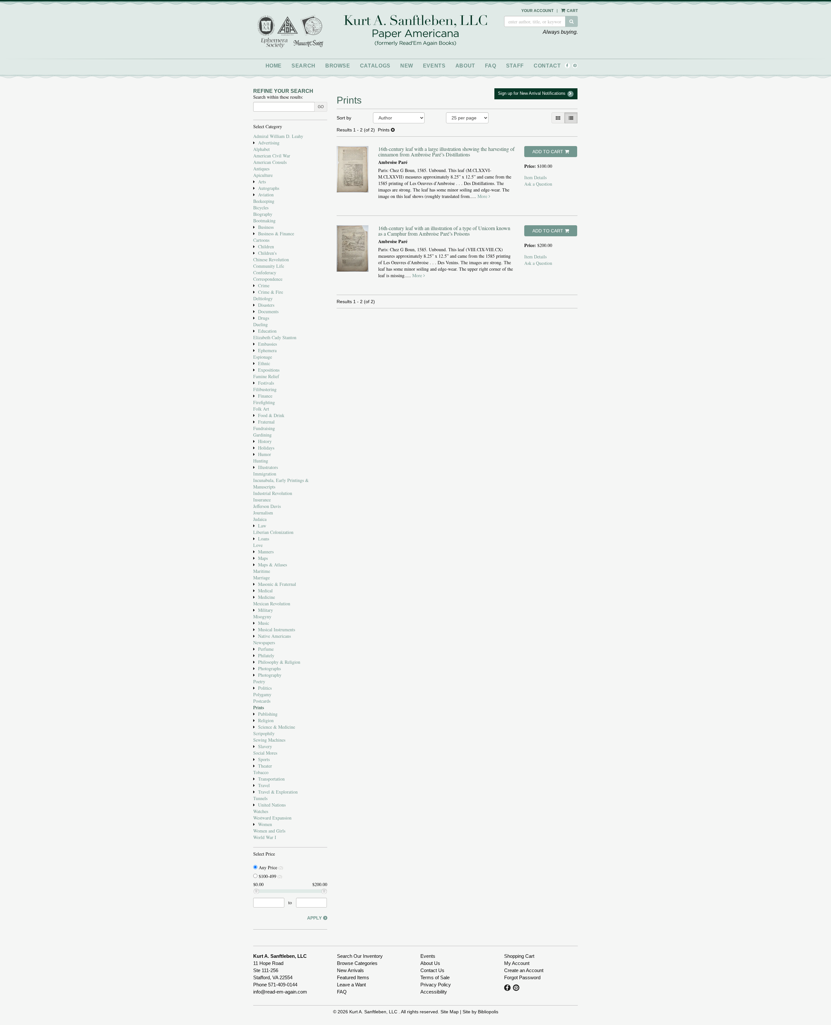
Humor (264, 454)
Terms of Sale (435, 977)
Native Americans (274, 636)
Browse (337, 65)
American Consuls (270, 162)
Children (266, 246)
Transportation (271, 779)
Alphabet (261, 149)
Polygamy (262, 694)
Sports (264, 759)
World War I (264, 837)
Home (274, 65)
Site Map (449, 1011)
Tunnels (260, 798)
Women (265, 824)
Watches (260, 811)
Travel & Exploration (278, 792)
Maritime (261, 571)
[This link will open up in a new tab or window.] (266, 25)
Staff (515, 65)
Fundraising (264, 428)
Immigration (264, 474)
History (265, 441)
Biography (262, 214)
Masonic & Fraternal (277, 584)
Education (267, 331)
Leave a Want (351, 984)
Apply (314, 917)
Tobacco (260, 772)
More (483, 196)
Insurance (262, 500)
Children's (267, 253)
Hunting (260, 461)
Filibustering (265, 389)
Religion (266, 720)
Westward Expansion (272, 818)
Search (303, 65)
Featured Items (353, 977)
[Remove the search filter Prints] (393, 129)
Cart (572, 10)
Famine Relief (266, 376)
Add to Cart (547, 151)
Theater (265, 766)
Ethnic (264, 363)
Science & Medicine (276, 727)
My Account (516, 963)
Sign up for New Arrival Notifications (532, 93)
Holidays (266, 448)
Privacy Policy (435, 984)
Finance (265, 396)
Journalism (263, 513)
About (465, 65)
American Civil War (271, 156)
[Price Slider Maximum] (324, 891)
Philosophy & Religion (279, 662)
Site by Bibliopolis (480, 1011)
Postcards (261, 701)
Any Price (270, 867)
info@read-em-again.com (280, 991)
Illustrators (268, 467)
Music (263, 623)
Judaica (260, 519)
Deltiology (263, 298)
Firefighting (264, 402)
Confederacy (264, 272)
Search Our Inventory (360, 956)
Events (434, 65)
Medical (265, 590)
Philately (266, 655)
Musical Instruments (276, 629)
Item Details (535, 177)
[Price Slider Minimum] (256, 891)
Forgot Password (522, 977)
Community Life (268, 266)
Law (262, 526)
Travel (264, 785)
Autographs (268, 188)
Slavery (265, 746)
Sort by (344, 117)
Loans (263, 539)
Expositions (268, 370)
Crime (263, 285)
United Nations (272, 805)
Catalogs (375, 65)
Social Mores (265, 753)
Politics (265, 688)
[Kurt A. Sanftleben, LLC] (415, 31)
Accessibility (433, 991)
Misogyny (262, 616)
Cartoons (261, 240)
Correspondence (267, 279)
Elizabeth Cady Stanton (274, 337)
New (406, 65)
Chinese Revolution (271, 259)
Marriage (261, 577)
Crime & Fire (270, 292)
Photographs (269, 668)
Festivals (266, 383)
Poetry (259, 681)
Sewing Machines (269, 740)
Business (266, 227)
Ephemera (267, 350)
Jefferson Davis (267, 506)
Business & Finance (276, 233)
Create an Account (523, 970)
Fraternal (266, 422)
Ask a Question (538, 184)
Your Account (537, 10)
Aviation (266, 194)
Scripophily (264, 733)
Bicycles (260, 207)
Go (321, 107)
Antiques (261, 169)
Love (258, 545)
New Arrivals (350, 970)
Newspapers (264, 642)
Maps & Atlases (272, 565)
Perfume (266, 649)
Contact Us (432, 970)
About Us (430, 963)
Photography (269, 675)
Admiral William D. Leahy (278, 136)
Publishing (268, 714)
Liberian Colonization (273, 532)
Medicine (266, 597)
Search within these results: (278, 97)
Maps (263, 558)
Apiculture (263, 175)
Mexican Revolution (271, 603)
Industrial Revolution (272, 493)
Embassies (267, 344)
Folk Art (261, 409)
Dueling (260, 324)
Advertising (268, 143)
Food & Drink (271, 415)
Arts (262, 182)
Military (265, 610)
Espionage (262, 357)
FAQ (490, 65)
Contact (547, 65)
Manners (266, 552)
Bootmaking (264, 220)
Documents (268, 311)
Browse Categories (357, 963)
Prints (258, 707)
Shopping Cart (519, 956)
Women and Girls (269, 831)
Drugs (263, 318)
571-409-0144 (282, 984)
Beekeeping (263, 201)
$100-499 (269, 876)
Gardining (262, 435)
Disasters (266, 305)
